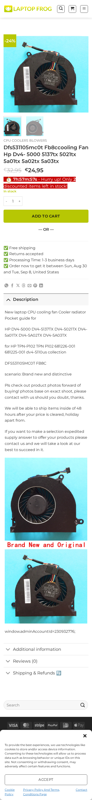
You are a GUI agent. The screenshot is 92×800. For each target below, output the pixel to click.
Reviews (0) (25, 661)
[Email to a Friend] (29, 286)
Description (25, 299)
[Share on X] (18, 286)
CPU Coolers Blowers (25, 140)
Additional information (37, 649)
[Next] (81, 69)
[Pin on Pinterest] (35, 286)
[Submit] (83, 705)
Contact (81, 789)
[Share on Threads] (23, 286)
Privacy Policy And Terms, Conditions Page (41, 792)
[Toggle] (8, 299)
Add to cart (46, 216)
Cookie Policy (10, 792)
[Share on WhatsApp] (6, 286)
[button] (85, 735)
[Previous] (11, 69)
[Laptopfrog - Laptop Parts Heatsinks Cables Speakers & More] (28, 9)
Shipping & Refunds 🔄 (37, 672)
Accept (46, 779)
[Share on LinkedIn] (41, 286)
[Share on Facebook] (12, 286)
